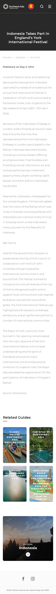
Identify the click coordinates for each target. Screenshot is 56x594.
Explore (7, 58)
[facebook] (23, 579)
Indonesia (21, 58)
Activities (35, 58)
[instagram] (33, 579)
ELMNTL (46, 590)
